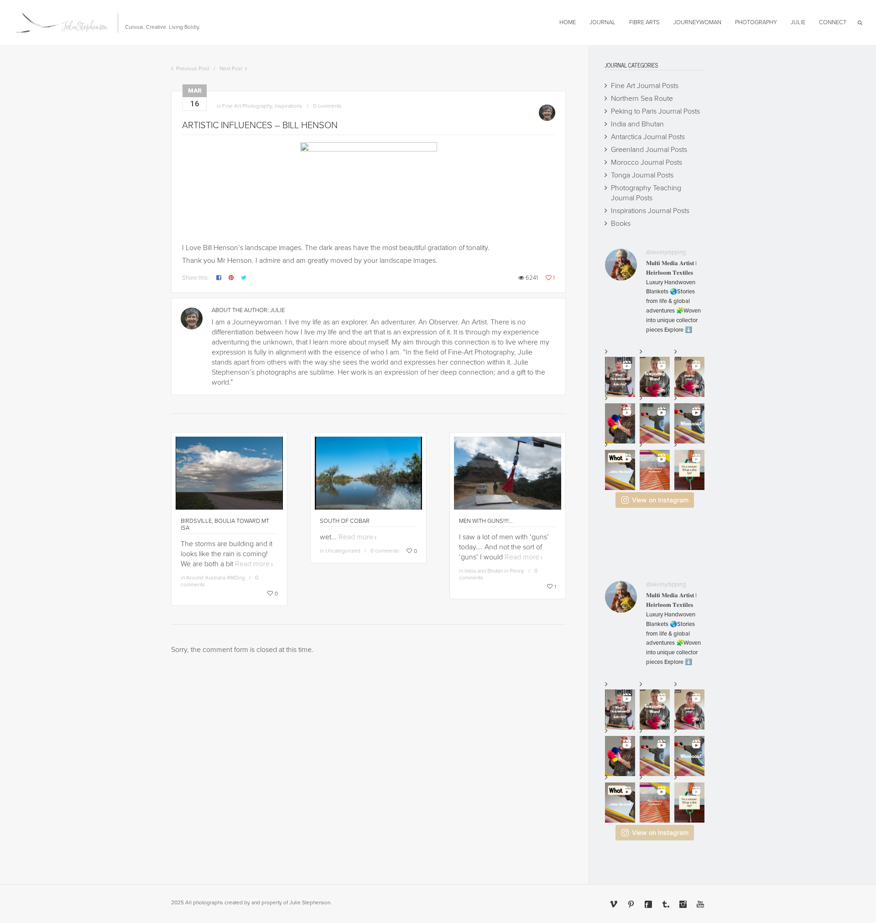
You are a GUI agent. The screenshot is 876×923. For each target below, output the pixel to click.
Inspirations (288, 106)
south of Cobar (345, 521)
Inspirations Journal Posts (650, 210)
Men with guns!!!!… (486, 521)
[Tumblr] (665, 904)
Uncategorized (342, 551)
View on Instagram (660, 500)
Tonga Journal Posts (642, 175)
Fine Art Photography (247, 106)
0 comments (327, 106)
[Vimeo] (613, 904)
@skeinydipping (666, 252)
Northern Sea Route (642, 98)
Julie (277, 310)
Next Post (230, 68)
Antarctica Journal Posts (648, 136)
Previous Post (192, 68)
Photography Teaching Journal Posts (646, 193)
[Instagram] (683, 904)
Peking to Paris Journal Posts (655, 111)
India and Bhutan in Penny (494, 571)
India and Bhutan (637, 124)
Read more (252, 563)
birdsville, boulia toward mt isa (225, 524)
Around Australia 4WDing (215, 577)
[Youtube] (700, 904)
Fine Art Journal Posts (644, 85)
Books (621, 223)
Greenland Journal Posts (649, 149)
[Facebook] (648, 904)
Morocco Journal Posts (646, 162)
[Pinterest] (631, 904)
